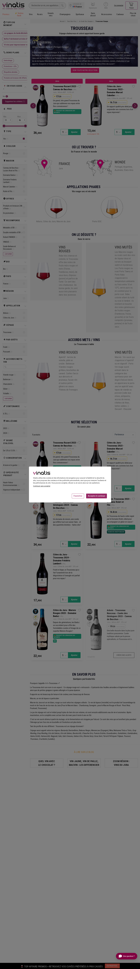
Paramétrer (78, 496)
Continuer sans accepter (41, 486)
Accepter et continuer (96, 496)
